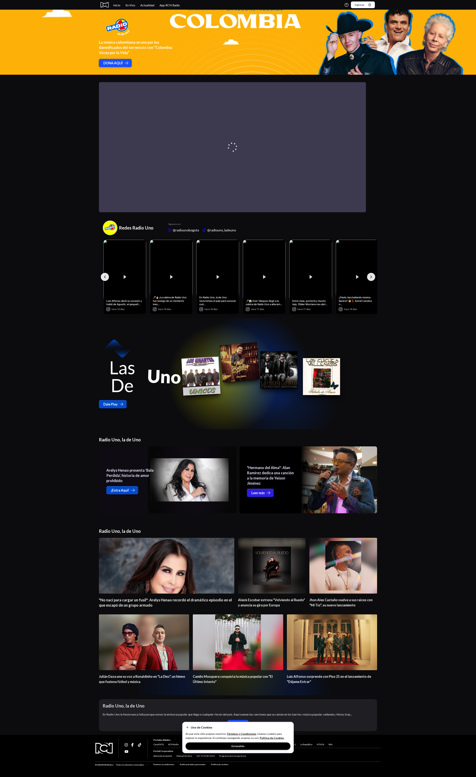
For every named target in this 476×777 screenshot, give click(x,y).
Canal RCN (158, 744)
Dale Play (110, 404)
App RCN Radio (170, 5)
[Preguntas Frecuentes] (346, 5)
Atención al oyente (162, 756)
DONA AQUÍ (113, 63)
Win (331, 744)
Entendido (238, 746)
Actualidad (147, 5)
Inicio (116, 5)
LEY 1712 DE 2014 (206, 756)
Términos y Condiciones (241, 733)
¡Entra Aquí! (120, 490)
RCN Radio (173, 744)
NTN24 (320, 744)
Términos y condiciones (163, 764)
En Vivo (130, 5)
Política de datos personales (192, 764)
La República (306, 744)
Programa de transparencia (232, 756)
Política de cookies (219, 764)
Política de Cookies (272, 737)
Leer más (258, 493)
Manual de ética (184, 756)
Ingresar (359, 4)
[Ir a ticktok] (126, 745)
